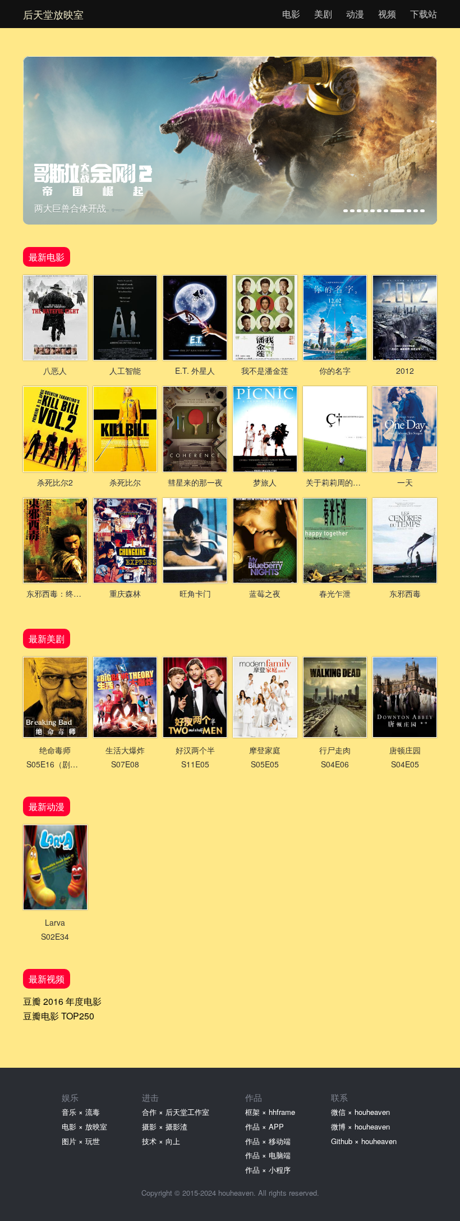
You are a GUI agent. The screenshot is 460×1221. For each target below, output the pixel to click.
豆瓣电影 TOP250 (58, 1015)
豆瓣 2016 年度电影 (62, 1001)
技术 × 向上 (161, 1141)
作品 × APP (264, 1126)
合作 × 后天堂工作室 (175, 1111)
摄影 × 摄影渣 (164, 1126)
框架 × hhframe (270, 1111)
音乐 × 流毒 (81, 1111)
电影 (291, 13)
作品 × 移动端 (268, 1141)
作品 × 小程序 (268, 1169)
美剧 (323, 13)
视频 (387, 13)
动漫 (355, 13)
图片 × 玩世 (81, 1141)
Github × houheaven (364, 1141)
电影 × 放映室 (84, 1126)
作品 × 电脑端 (268, 1155)
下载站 (423, 13)
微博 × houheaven (360, 1126)
